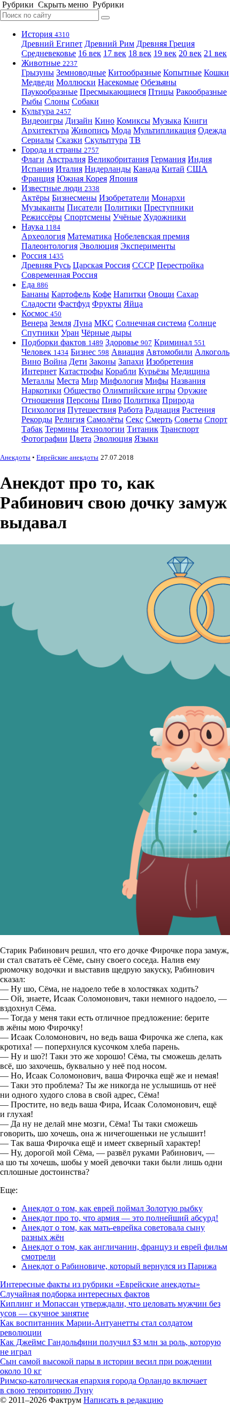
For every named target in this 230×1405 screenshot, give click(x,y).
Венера (34, 323)
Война (55, 361)
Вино (31, 361)
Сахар (187, 294)
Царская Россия (101, 265)
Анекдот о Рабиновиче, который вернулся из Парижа (119, 1266)
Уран (70, 332)
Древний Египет (51, 43)
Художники (164, 217)
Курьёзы (154, 371)
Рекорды (36, 419)
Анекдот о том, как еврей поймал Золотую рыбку (112, 1208)
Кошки (216, 72)
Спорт (215, 419)
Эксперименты (147, 245)
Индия (200, 159)
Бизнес (90, 351)
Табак (32, 429)
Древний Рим (109, 43)
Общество (82, 390)
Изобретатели (124, 197)
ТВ (135, 140)
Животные (49, 62)
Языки (146, 438)
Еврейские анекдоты (67, 457)
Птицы (161, 91)
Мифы (156, 380)
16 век (89, 53)
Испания (37, 168)
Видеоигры (42, 120)
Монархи (168, 197)
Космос (41, 313)
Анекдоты (15, 457)
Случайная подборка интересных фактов (75, 1293)
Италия (69, 168)
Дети (78, 361)
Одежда (212, 130)
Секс (134, 419)
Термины (62, 429)
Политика (142, 400)
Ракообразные (201, 91)
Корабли (120, 371)
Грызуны (37, 72)
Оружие (192, 390)
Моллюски (76, 82)
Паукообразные (49, 91)
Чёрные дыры (106, 332)
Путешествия (91, 409)
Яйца (133, 303)
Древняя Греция (165, 43)
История (45, 34)
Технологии (103, 429)
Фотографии (44, 438)
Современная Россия (59, 274)
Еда (34, 284)
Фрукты (106, 303)
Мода (121, 130)
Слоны (57, 101)
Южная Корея (82, 178)
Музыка (166, 120)
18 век (139, 53)
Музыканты (43, 207)
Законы (102, 361)
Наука (40, 226)
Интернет (39, 371)
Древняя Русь (46, 265)
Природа (178, 400)
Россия (42, 255)
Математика (89, 236)
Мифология (121, 380)
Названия (188, 380)
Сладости (38, 303)
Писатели (84, 207)
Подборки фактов (62, 342)
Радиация (162, 409)
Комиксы (133, 120)
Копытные (182, 72)
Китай (173, 168)
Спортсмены (87, 217)
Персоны (82, 400)
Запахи (131, 361)
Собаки (85, 101)
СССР (143, 265)
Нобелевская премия (151, 236)
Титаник (142, 429)
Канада (146, 168)
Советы (188, 419)
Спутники (40, 332)
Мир (89, 380)
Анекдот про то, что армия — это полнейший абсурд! (119, 1217)
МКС (103, 323)
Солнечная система (151, 323)
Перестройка (180, 265)
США (197, 168)
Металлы (38, 380)
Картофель (70, 294)
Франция (38, 178)
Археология (43, 236)
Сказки (69, 140)
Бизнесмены (74, 197)
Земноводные (81, 72)
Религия (70, 419)
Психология (43, 409)
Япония (123, 178)
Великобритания (118, 159)
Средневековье (48, 53)
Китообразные (134, 72)
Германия (168, 159)
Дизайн (79, 120)
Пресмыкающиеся (113, 91)
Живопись (90, 130)
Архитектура (45, 130)
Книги (195, 120)
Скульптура (106, 140)
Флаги (32, 159)
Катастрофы (81, 371)
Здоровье (128, 342)
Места (68, 380)
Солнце (202, 323)
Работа (130, 409)
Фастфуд (74, 303)
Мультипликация (164, 130)
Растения (198, 409)
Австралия (66, 159)
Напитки (129, 294)
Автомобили (169, 351)
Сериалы (37, 140)
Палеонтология (49, 245)
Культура (46, 111)
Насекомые (118, 82)
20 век (190, 53)
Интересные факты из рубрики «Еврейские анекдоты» (100, 1284)
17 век (114, 53)
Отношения (42, 400)
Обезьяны (159, 82)
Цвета (80, 438)
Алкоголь (212, 351)
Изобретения (169, 361)
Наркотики (41, 390)
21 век (215, 53)
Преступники (169, 207)
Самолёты (105, 419)
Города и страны (60, 149)
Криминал (179, 342)
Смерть (158, 419)
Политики (123, 207)
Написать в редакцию (123, 1399)
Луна (82, 323)
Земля (60, 323)
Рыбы (31, 101)
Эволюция (99, 245)
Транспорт (179, 429)
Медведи (37, 82)
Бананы (35, 294)
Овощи (161, 294)
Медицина (190, 371)
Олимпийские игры (139, 390)
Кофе (102, 294)
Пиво (111, 400)
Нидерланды (108, 168)
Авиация (127, 351)
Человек (44, 351)
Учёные (127, 217)
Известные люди (60, 188)
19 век (165, 53)
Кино (104, 120)
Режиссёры (41, 217)
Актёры (35, 197)
